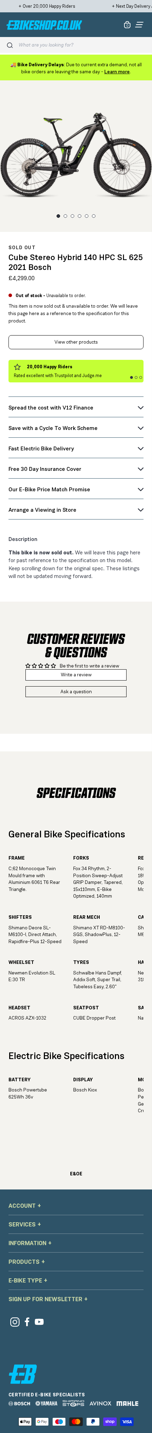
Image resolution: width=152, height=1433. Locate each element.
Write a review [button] (76, 674)
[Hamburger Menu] (139, 24)
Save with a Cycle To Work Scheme (53, 428)
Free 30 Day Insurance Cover (44, 469)
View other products (76, 342)
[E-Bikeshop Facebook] (27, 1322)
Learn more (117, 71)
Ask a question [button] (76, 691)
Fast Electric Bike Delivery (41, 448)
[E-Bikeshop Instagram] (14, 1322)
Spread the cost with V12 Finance (50, 407)
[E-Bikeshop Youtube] (39, 1322)
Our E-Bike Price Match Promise (49, 489)
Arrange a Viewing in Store (42, 509)
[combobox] (82, 45)
